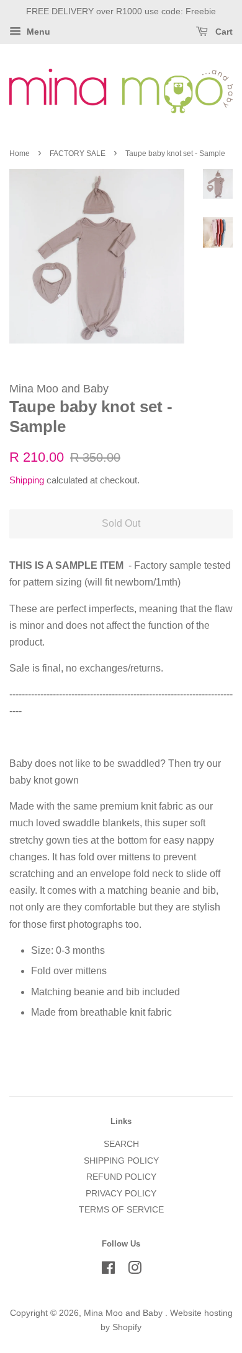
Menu (37, 32)
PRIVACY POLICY (121, 1193)
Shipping (26, 480)
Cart (223, 32)
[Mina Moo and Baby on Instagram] (134, 1270)
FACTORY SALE (77, 153)
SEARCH (121, 1144)
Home (19, 153)
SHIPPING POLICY (121, 1160)
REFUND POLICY (121, 1177)
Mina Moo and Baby (124, 1313)
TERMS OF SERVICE (121, 1209)
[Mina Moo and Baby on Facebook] (108, 1270)
